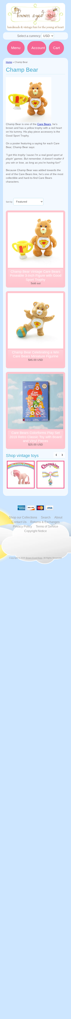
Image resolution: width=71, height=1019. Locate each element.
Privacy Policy (22, 526)
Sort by (9, 202)
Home (9, 62)
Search (46, 517)
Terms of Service (47, 526)
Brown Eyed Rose (34, 558)
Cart (56, 48)
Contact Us (19, 522)
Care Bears (44, 124)
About (58, 517)
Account (38, 48)
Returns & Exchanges (45, 522)
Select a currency (29, 36)
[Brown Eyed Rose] (35, 28)
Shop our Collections (23, 517)
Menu (15, 48)
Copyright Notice (35, 531)
